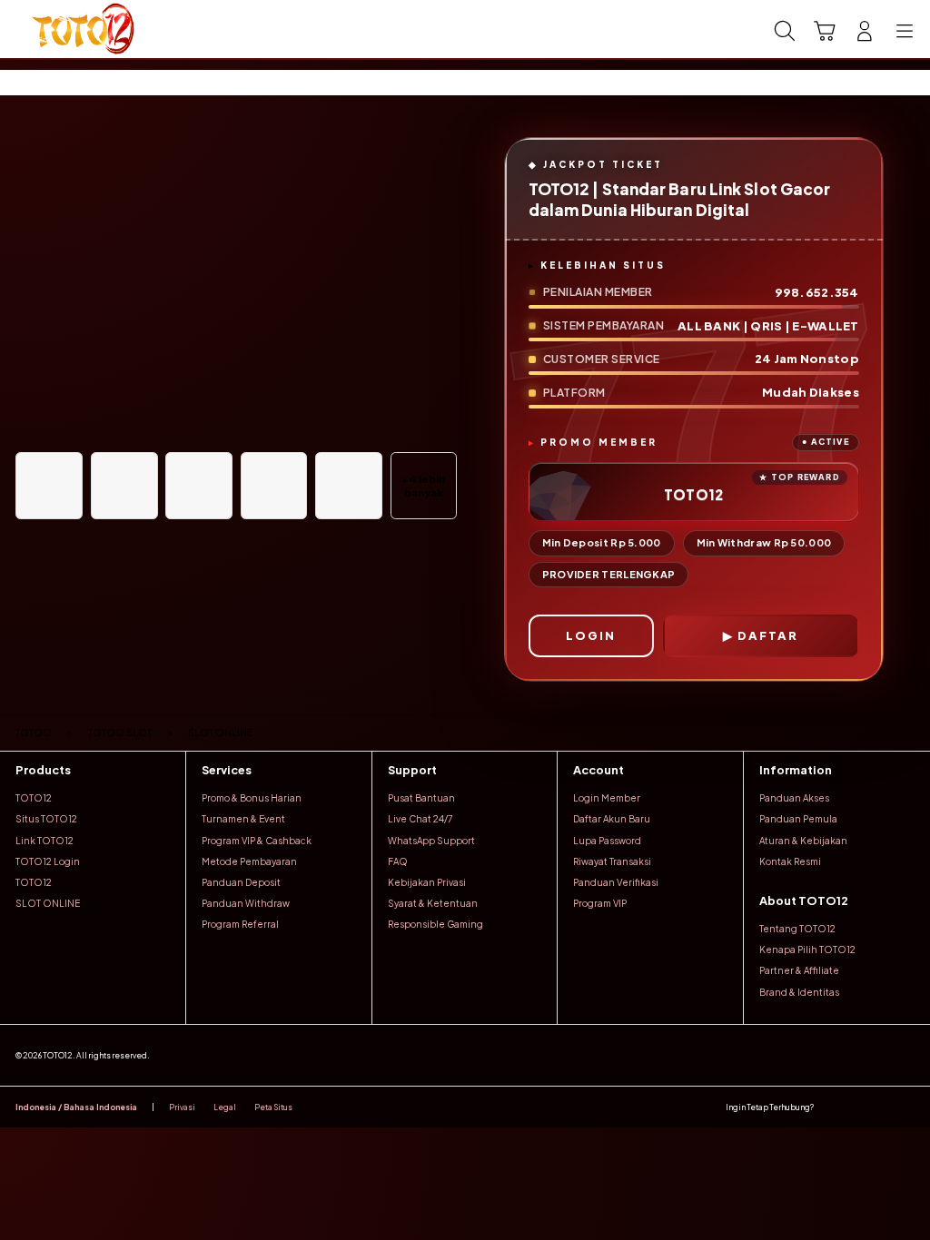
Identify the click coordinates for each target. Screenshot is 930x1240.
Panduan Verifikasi (615, 882)
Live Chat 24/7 (420, 818)
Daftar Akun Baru (611, 818)
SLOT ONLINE (47, 903)
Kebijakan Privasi (427, 882)
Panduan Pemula (798, 818)
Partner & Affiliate (799, 970)
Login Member (606, 797)
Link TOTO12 (44, 840)
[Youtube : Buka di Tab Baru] (907, 1107)
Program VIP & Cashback (257, 840)
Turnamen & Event (243, 818)
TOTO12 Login (47, 861)
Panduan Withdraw (246, 903)
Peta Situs (273, 1107)
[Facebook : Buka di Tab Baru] (831, 1107)
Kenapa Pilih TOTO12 (807, 949)
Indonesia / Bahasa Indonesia (76, 1107)
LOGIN (591, 635)
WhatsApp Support (431, 840)
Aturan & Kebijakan (803, 840)
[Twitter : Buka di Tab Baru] (856, 1107)
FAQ (398, 861)
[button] (824, 31)
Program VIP (600, 903)
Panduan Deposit (241, 882)
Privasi (182, 1107)
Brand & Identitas (799, 992)
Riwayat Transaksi (612, 861)
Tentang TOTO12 (797, 928)
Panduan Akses (794, 797)
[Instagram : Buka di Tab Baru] (881, 1107)
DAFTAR (767, 635)
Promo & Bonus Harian (252, 797)
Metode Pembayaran (249, 861)
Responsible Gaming (435, 924)
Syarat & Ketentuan (433, 903)
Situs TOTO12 (46, 818)
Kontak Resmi (790, 861)
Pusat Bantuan (421, 797)
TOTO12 (33, 797)
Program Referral (240, 924)
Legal (224, 1107)
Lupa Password (607, 840)
